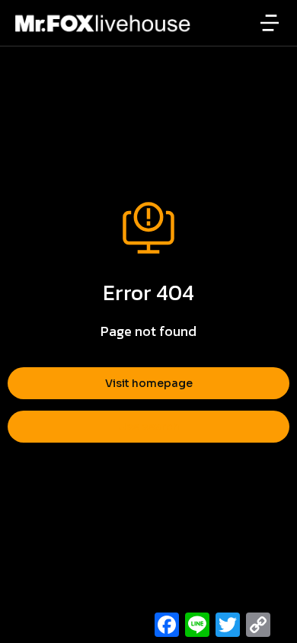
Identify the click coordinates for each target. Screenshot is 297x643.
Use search (149, 426)
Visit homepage (149, 383)
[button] (269, 23)
